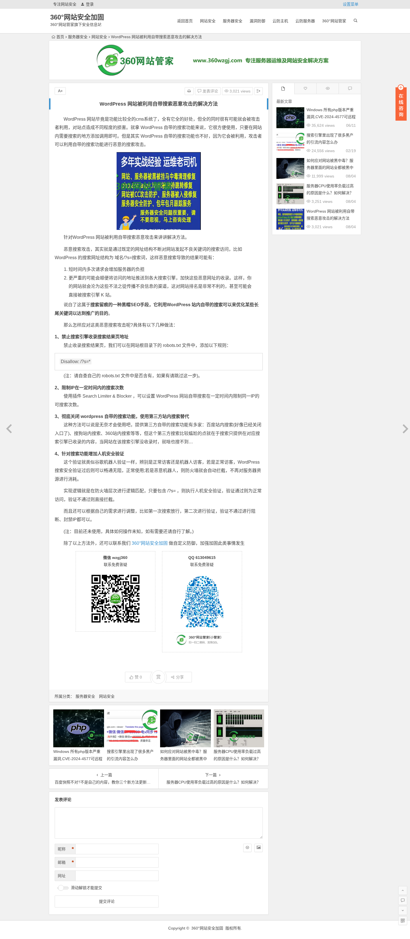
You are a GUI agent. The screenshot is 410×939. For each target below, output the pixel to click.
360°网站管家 (334, 21)
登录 (90, 4)
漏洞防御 (257, 21)
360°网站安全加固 (77, 17)
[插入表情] (247, 848)
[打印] (189, 91)
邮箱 (66, 862)
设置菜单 (350, 4)
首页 (60, 37)
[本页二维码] (402, 920)
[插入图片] (258, 848)
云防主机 (280, 21)
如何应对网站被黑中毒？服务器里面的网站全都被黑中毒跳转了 (183, 758)
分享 (180, 677)
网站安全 (208, 21)
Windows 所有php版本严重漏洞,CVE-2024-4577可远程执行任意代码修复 (77, 758)
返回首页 (185, 21)
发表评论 (209, 91)
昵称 (66, 849)
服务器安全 (232, 21)
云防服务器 (305, 21)
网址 (62, 876)
